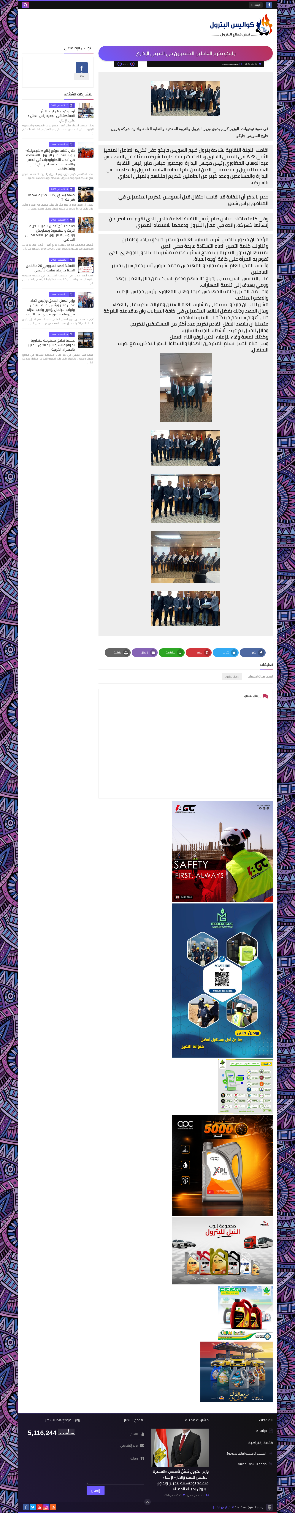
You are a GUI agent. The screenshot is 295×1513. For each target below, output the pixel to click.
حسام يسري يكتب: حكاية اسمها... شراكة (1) (50, 197)
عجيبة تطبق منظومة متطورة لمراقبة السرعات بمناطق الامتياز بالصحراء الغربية (51, 345)
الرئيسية (255, 4)
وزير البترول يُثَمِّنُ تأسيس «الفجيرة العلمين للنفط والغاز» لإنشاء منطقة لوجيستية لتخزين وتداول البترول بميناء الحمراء (181, 1480)
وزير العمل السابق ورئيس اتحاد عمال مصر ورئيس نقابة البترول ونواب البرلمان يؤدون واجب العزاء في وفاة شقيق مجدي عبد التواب (50, 307)
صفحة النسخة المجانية (252, 1464)
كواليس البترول (221, 1507)
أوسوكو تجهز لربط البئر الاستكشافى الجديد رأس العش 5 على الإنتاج (51, 115)
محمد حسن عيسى (196, 1495)
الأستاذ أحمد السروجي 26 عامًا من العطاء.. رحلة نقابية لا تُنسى (50, 267)
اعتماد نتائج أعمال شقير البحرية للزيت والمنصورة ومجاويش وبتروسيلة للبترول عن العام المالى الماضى (50, 233)
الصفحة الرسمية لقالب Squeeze (246, 1453)
